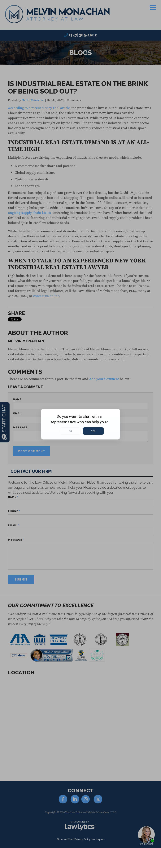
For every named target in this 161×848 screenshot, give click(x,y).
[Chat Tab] (80, 424)
